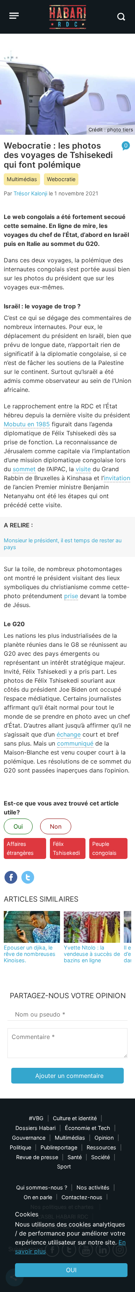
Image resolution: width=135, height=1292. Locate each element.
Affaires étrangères (20, 848)
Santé (75, 1157)
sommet (24, 469)
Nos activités (93, 1187)
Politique (20, 1147)
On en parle (38, 1197)
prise (71, 596)
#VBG (36, 1118)
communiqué (75, 743)
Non (56, 826)
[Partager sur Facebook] (11, 877)
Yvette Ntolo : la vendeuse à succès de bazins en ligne (92, 954)
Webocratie (61, 179)
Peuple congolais (104, 848)
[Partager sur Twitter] (28, 877)
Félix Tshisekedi (66, 848)
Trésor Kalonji (30, 193)
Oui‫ (71, 1270)
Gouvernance (28, 1137)
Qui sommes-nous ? (41, 1187)
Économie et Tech (87, 1128)
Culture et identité (75, 1118)
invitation (117, 478)
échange (69, 734)
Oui (18, 826)
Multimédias (22, 179)
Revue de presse (37, 1157)
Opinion (104, 1137)
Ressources (101, 1147)
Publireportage (58, 1147)
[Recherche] (121, 16)
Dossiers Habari (35, 1128)
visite (83, 469)
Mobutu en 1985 (27, 424)
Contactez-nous (82, 1197)
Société (100, 1157)
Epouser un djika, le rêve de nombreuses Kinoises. (30, 954)
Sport (64, 1166)
